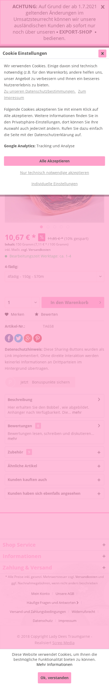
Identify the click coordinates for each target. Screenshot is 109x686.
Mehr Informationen (54, 664)
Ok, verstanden (54, 677)
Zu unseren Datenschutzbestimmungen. (40, 91)
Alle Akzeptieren (54, 160)
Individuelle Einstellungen (54, 183)
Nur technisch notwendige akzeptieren (54, 172)
